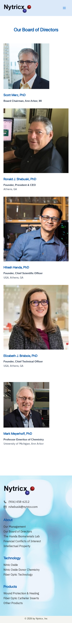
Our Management (14, 526)
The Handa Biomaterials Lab (21, 536)
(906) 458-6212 (19, 501)
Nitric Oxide (10, 565)
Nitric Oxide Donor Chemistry (21, 569)
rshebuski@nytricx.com (23, 506)
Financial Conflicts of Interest (22, 541)
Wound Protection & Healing (21, 593)
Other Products (13, 603)
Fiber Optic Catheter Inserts (21, 598)
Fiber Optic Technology (18, 574)
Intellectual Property (16, 546)
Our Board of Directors (17, 531)
